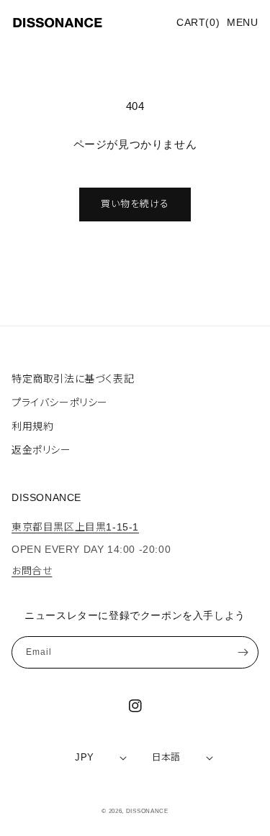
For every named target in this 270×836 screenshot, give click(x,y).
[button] (242, 23)
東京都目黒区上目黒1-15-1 (75, 527)
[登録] (242, 652)
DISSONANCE (147, 810)
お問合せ (32, 571)
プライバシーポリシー (60, 402)
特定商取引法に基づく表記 (73, 379)
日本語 (166, 757)
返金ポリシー (41, 450)
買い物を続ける (135, 203)
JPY (84, 757)
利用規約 (32, 426)
